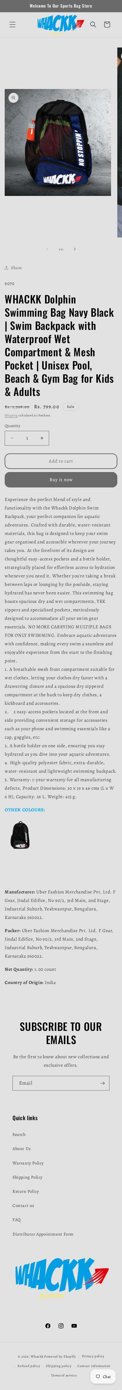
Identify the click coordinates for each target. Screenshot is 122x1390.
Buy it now (61, 479)
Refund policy (29, 1366)
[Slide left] (47, 249)
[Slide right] (75, 249)
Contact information (93, 1366)
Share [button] (16, 268)
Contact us (23, 1206)
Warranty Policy (28, 1163)
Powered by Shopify (60, 1356)
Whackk (37, 1356)
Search (19, 1134)
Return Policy (26, 1191)
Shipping (11, 415)
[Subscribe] (102, 1083)
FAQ (17, 1220)
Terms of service (64, 1375)
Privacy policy (93, 1356)
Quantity (12, 425)
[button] (12, 24)
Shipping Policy (28, 1177)
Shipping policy (59, 1366)
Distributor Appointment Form (43, 1234)
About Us (22, 1149)
